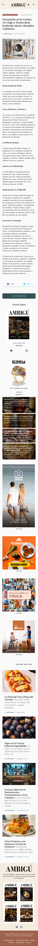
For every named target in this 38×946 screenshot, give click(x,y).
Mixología (11, 942)
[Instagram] (27, 350)
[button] (3, 4)
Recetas (32, 940)
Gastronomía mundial (22, 940)
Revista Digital (20, 942)
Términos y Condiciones (13, 936)
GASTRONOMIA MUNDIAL (10, 15)
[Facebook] (11, 350)
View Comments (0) (19, 296)
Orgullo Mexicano (8, 940)
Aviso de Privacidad (26, 936)
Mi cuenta (28, 942)
